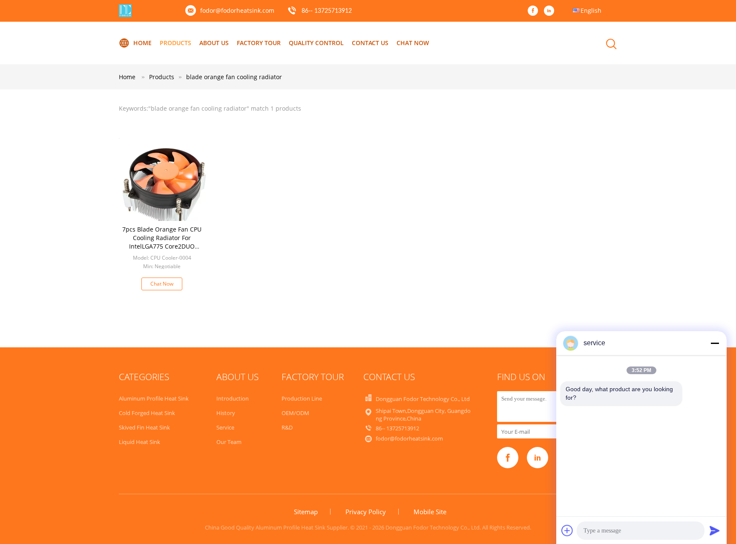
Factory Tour (259, 43)
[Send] (715, 530)
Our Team (229, 442)
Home (142, 43)
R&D (287, 427)
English (591, 10)
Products (175, 43)
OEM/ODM (295, 413)
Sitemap (306, 512)
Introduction (232, 398)
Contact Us (370, 43)
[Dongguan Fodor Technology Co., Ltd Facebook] (535, 11)
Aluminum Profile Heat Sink (154, 398)
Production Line (302, 398)
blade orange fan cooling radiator (234, 77)
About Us (214, 43)
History (225, 413)
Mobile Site (430, 512)
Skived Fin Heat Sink (144, 427)
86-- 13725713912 (327, 11)
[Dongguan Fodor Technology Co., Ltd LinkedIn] (551, 11)
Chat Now (413, 43)
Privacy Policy (365, 512)
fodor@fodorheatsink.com (237, 10)
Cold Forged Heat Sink (147, 413)
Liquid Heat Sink (139, 442)
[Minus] (715, 343)
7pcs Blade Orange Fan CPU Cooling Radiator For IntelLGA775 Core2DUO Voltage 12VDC (161, 242)
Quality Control (316, 43)
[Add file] (567, 530)
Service (225, 427)
